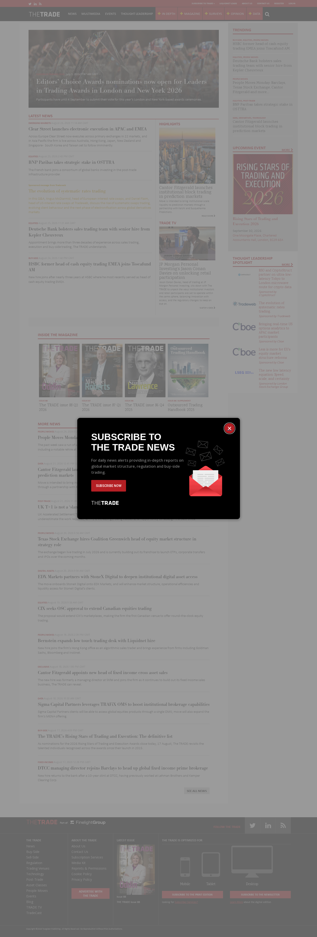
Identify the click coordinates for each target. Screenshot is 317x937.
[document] (158, 468)
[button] (229, 428)
